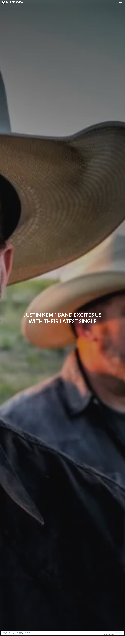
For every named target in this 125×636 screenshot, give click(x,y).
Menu (120, 2)
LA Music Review (14, 2)
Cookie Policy (24, 633)
